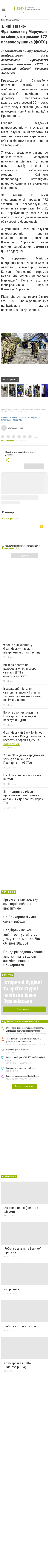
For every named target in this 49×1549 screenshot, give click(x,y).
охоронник (11, 1289)
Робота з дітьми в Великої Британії (22, 1250)
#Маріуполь (6, 420)
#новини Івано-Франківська (30, 417)
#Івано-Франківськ (9, 417)
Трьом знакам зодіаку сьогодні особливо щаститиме (20, 903)
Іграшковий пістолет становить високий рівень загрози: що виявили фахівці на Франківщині (23, 694)
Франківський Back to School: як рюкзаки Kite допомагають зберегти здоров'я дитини (24, 736)
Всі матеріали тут (24, 1009)
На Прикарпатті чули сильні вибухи (22, 777)
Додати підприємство (24, 1086)
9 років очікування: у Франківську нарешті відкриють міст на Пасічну (21, 648)
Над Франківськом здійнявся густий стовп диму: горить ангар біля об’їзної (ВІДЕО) (22, 936)
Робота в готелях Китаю (20, 1326)
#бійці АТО (17, 420)
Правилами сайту (10, 548)
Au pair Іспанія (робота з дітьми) (21, 1210)
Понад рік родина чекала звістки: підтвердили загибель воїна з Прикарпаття (23, 958)
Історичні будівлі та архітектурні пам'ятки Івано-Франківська (22, 991)
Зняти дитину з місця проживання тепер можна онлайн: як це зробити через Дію (23, 797)
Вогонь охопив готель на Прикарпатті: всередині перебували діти (20, 716)
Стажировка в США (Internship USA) (17, 1365)
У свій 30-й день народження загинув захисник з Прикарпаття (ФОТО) (23, 759)
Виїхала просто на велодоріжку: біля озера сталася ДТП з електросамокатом (19, 670)
